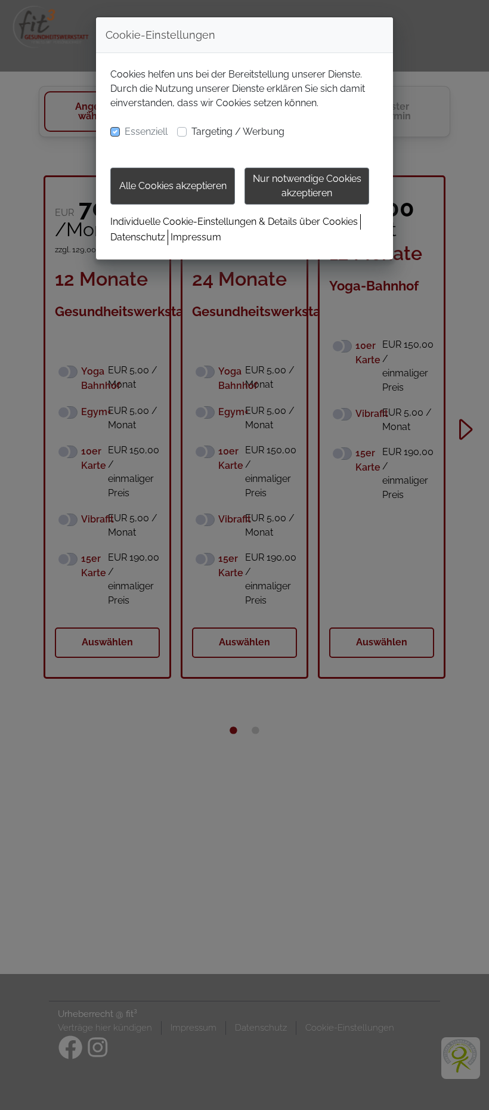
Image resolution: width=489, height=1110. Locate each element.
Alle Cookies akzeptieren (173, 185)
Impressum (196, 237)
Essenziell (146, 131)
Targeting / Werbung (237, 131)
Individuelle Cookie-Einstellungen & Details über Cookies (234, 221)
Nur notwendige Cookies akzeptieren (307, 186)
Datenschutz (137, 237)
